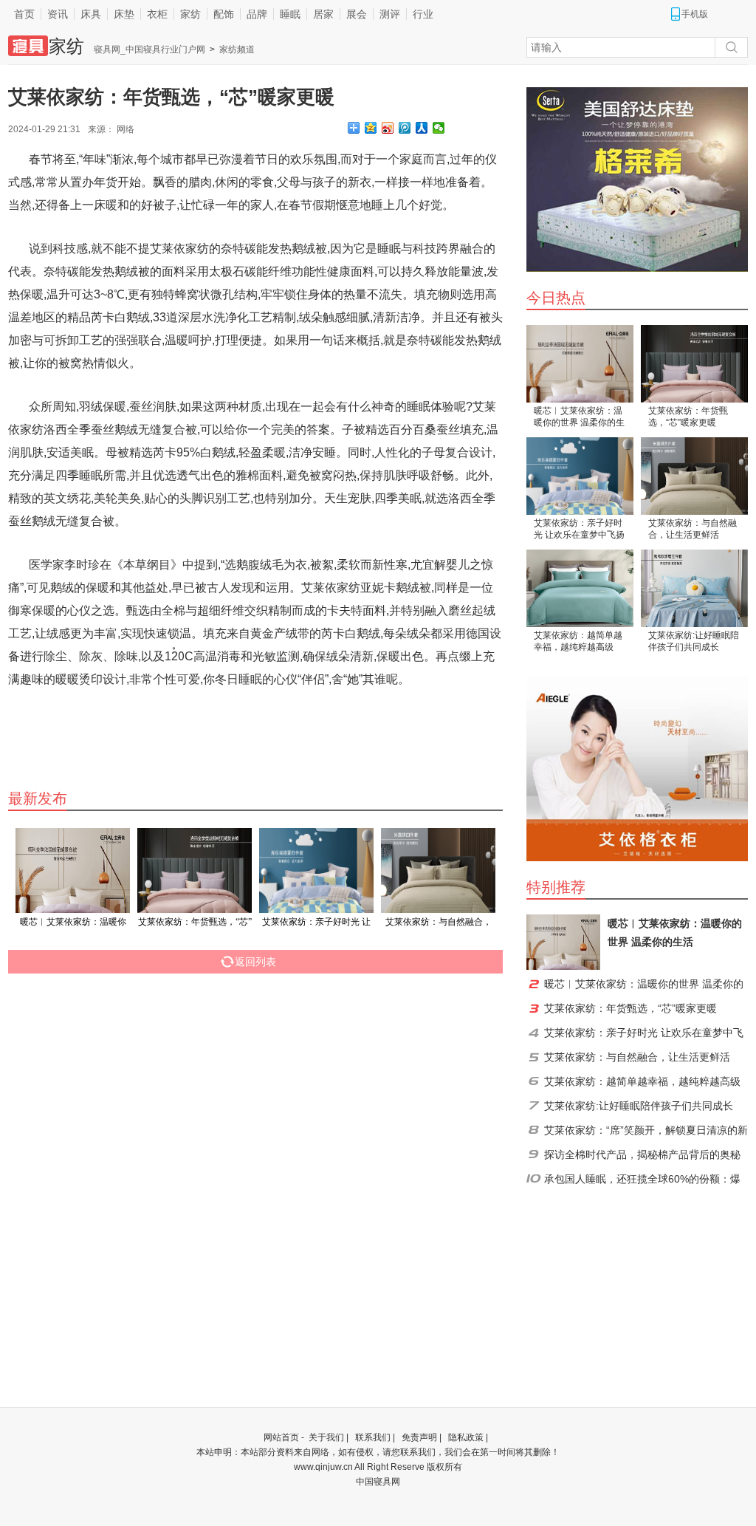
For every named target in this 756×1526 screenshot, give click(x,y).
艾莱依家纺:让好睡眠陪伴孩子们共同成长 (693, 641)
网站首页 (281, 1437)
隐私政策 (466, 1437)
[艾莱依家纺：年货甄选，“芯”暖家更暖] (694, 364)
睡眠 (290, 14)
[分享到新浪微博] (388, 128)
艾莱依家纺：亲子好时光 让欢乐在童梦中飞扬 (579, 529)
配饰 (223, 14)
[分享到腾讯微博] (405, 128)
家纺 (190, 14)
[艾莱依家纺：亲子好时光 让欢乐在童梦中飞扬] (579, 476)
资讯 (57, 14)
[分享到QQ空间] (371, 128)
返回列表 (255, 962)
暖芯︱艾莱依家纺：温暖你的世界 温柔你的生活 (579, 418)
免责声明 (419, 1437)
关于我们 (326, 1437)
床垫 (124, 14)
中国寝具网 (378, 1482)
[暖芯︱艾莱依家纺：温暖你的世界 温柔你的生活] (579, 364)
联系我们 (373, 1437)
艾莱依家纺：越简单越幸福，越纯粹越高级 (578, 641)
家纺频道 (237, 49)
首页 (24, 14)
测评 (389, 14)
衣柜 (157, 14)
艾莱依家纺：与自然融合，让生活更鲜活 (692, 529)
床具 (90, 14)
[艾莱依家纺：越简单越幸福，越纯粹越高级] (579, 588)
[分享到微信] (439, 128)
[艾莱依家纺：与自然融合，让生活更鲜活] (694, 476)
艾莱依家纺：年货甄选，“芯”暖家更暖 (688, 417)
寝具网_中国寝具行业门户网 (149, 49)
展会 (356, 14)
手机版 (694, 14)
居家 (323, 14)
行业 (423, 14)
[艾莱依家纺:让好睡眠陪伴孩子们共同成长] (694, 588)
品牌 (257, 14)
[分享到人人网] (422, 128)
